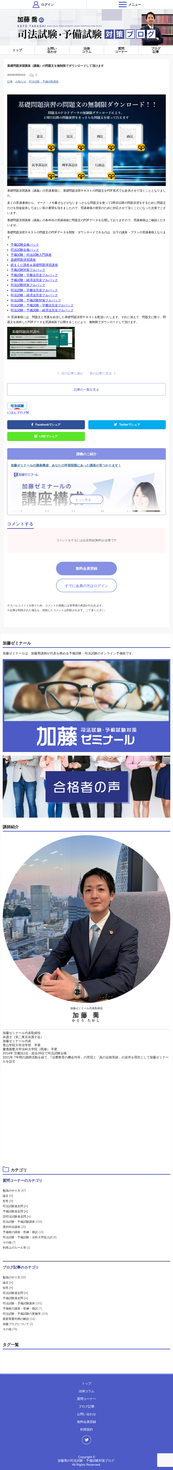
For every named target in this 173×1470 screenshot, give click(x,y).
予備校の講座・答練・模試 (23, 1232)
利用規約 (86, 1429)
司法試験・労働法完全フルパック (34, 290)
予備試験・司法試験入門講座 (31, 255)
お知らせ (20, 81)
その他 (9, 1242)
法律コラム (86, 50)
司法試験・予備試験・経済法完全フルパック (42, 310)
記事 (10, 81)
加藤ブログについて (18, 1324)
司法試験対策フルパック (28, 285)
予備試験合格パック (25, 244)
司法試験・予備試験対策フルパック (36, 300)
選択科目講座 (14, 1227)
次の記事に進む (72, 373)
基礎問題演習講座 (23, 259)
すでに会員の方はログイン (86, 586)
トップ (17, 50)
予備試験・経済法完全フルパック (34, 280)
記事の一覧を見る (86, 389)
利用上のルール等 (16, 1247)
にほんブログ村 (18, 412)
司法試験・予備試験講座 (44, 81)
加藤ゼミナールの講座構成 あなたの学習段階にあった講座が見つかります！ (66, 465)
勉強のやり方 (14, 1190)
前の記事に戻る (101, 373)
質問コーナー (121, 50)
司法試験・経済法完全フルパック (34, 295)
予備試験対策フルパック (28, 270)
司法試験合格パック (25, 250)
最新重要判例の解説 (19, 1319)
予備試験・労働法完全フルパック (34, 275)
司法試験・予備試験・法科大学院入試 (30, 1237)
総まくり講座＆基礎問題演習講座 (34, 265)
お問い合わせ (52, 50)
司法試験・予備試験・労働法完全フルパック (42, 305)
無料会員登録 (86, 568)
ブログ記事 (156, 50)
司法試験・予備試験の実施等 (25, 1313)
